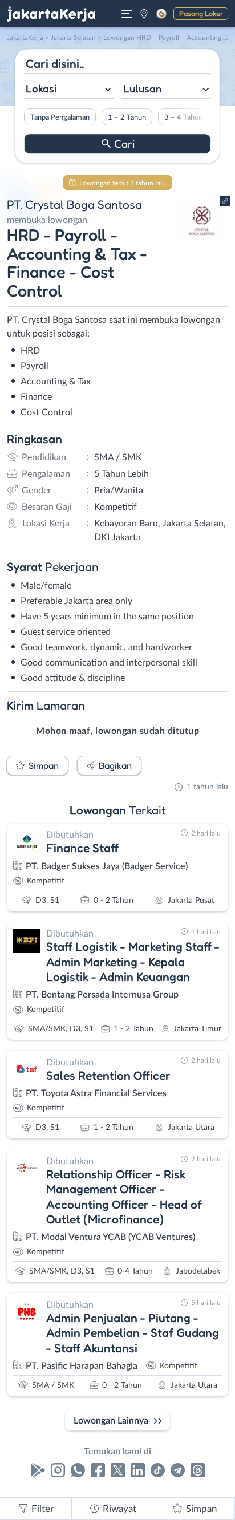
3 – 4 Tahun (183, 117)
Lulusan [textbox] (142, 88)
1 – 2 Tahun (127, 117)
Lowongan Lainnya (111, 1420)
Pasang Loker (201, 13)
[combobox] (69, 90)
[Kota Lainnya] (144, 13)
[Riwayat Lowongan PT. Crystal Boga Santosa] (202, 240)
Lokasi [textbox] (41, 88)
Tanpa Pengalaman (60, 117)
